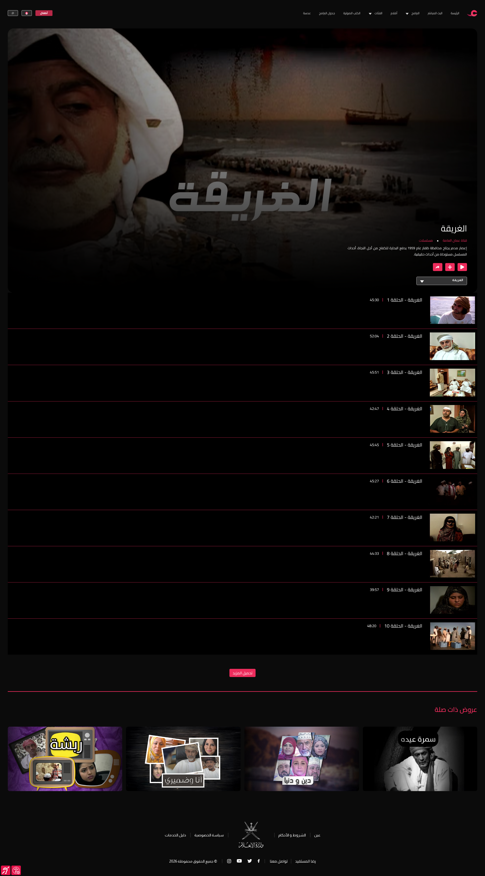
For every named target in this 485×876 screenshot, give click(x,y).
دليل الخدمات (175, 835)
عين (317, 835)
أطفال (44, 13)
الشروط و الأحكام (292, 835)
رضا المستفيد (305, 861)
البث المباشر (435, 13)
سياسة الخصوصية (209, 835)
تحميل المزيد (242, 672)
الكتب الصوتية (351, 13)
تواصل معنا (279, 861)
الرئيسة (455, 13)
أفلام (394, 13)
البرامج (415, 13)
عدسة (307, 13)
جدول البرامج (327, 13)
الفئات (378, 13)
